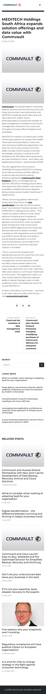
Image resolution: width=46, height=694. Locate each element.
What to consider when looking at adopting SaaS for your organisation (23, 379)
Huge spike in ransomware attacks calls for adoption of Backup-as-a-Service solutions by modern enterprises (22, 389)
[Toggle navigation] (40, 5)
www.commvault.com (17, 296)
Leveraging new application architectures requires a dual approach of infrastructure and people (22, 410)
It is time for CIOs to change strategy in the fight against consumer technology (18, 664)
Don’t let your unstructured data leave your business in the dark (21, 576)
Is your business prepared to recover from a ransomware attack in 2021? (23, 421)
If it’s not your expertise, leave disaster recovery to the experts (20, 590)
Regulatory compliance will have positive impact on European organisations (21, 647)
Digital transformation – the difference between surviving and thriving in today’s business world (22, 514)
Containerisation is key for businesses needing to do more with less (20, 400)
